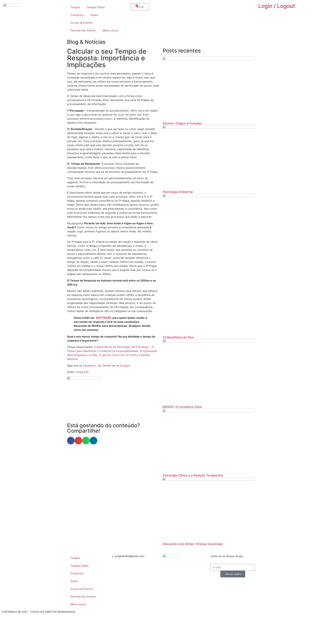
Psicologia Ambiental (178, 192)
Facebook (89, 365)
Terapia (75, 7)
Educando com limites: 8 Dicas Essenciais (193, 544)
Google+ (125, 365)
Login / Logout (276, 6)
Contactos (77, 15)
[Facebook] (199, 7)
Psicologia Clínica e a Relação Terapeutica (193, 475)
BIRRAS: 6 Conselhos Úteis (182, 407)
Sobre (94, 15)
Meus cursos (111, 30)
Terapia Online (96, 7)
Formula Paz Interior (83, 30)
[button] (71, 440)
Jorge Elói (82, 372)
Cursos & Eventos (81, 22)
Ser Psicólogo (140, 347)
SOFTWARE (103, 317)
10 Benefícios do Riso (178, 337)
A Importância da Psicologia (112, 347)
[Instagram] (208, 7)
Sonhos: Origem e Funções (182, 123)
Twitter (106, 365)
